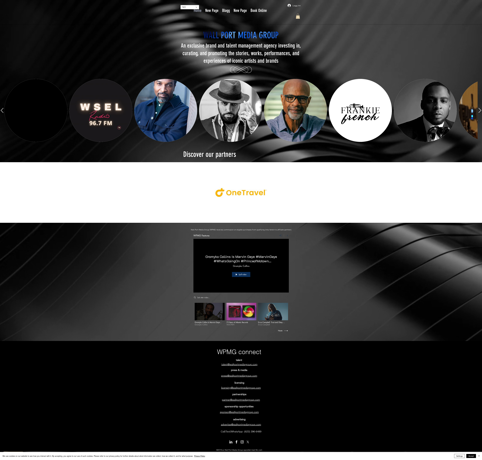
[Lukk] (478, 456)
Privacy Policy (199, 456)
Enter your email (214, 205)
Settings (459, 456)
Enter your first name (216, 179)
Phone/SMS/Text (213, 218)
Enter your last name (215, 192)
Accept (471, 456)
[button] (267, 153)
